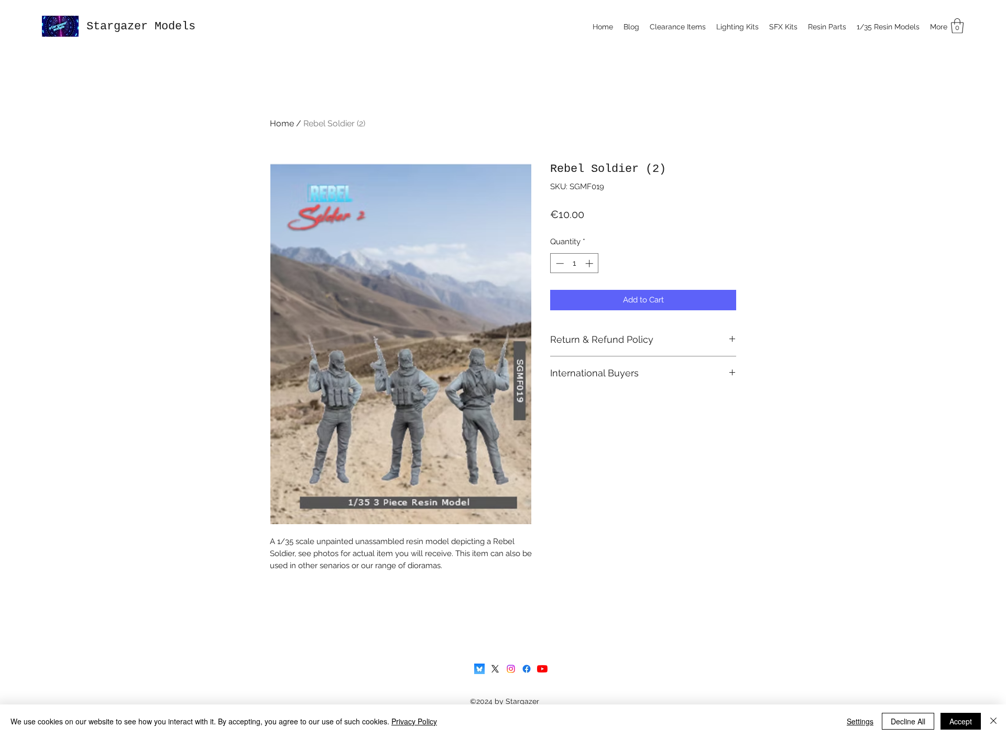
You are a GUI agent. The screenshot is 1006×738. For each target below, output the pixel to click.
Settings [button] (860, 721)
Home (282, 123)
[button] (957, 26)
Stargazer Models (140, 26)
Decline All (908, 721)
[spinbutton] (574, 263)
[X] (495, 669)
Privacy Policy (414, 721)
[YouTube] (542, 669)
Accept (960, 721)
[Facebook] (526, 669)
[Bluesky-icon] (479, 669)
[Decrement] (559, 263)
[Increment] (590, 263)
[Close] (993, 721)
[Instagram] (511, 669)
